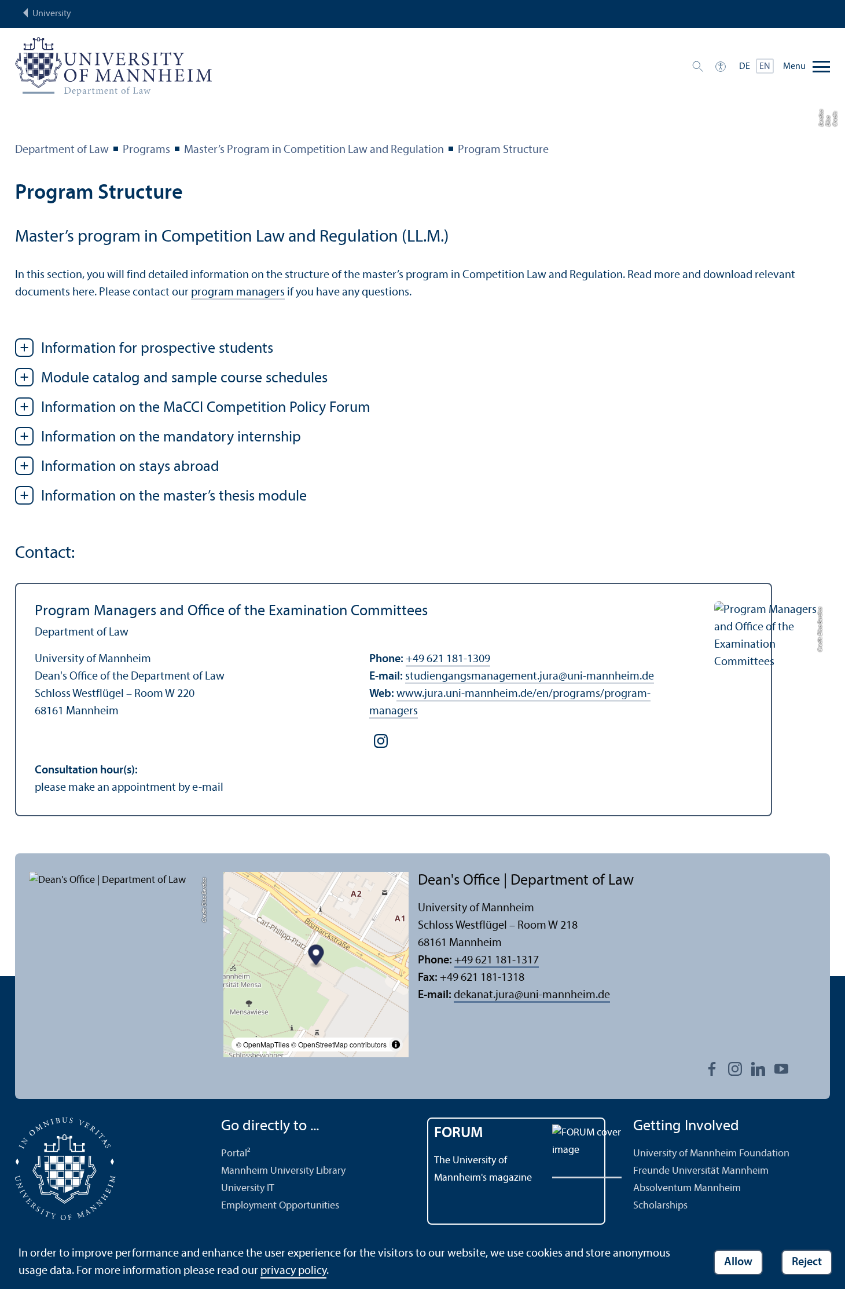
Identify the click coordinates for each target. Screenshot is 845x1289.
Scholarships (660, 1205)
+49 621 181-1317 (496, 960)
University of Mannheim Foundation (711, 1153)
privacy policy (293, 1271)
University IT (247, 1188)
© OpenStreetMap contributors (339, 1044)
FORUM (458, 1133)
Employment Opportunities (280, 1205)
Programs (146, 150)
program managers (238, 292)
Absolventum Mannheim (687, 1188)
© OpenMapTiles (262, 1044)
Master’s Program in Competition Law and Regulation (314, 150)
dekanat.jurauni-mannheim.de (532, 995)
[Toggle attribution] (396, 1044)
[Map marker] (316, 956)
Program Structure (503, 150)
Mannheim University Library (283, 1171)
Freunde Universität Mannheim (701, 1171)
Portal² (236, 1153)
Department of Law (62, 150)
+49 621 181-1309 (448, 659)
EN (764, 66)
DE (744, 66)
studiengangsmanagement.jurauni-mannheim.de (529, 676)
